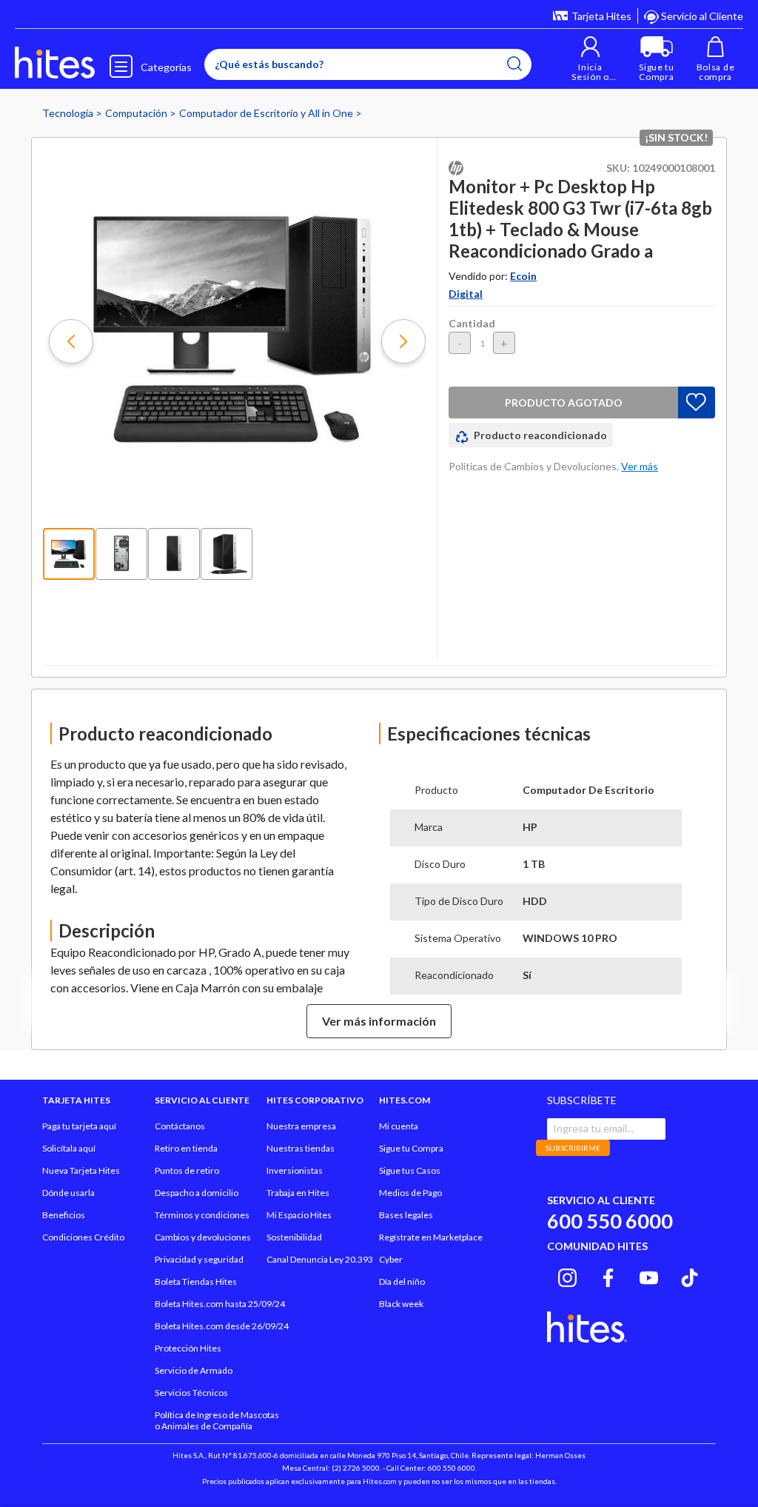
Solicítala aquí (68, 1148)
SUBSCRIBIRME (573, 1147)
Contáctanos (180, 1126)
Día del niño (402, 1281)
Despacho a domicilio (196, 1192)
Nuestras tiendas (300, 1148)
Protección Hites (188, 1348)
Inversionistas (294, 1170)
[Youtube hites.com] (649, 1275)
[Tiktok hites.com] (689, 1275)
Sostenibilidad (294, 1237)
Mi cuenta (398, 1126)
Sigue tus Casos (409, 1170)
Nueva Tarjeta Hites (81, 1170)
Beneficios (63, 1214)
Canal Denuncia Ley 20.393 (319, 1259)
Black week (401, 1303)
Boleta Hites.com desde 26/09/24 (222, 1325)
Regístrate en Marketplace (431, 1237)
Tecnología (68, 113)
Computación (137, 113)
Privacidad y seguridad (199, 1259)
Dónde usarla (68, 1192)
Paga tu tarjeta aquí (79, 1126)
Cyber (391, 1259)
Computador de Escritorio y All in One (267, 113)
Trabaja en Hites (297, 1192)
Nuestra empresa (301, 1126)
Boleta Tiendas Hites (196, 1281)
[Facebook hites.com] (608, 1275)
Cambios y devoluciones (203, 1237)
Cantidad (472, 323)
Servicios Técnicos (191, 1392)
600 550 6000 (610, 1221)
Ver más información (379, 1021)
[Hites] (55, 63)
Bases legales (406, 1214)
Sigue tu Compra (411, 1148)
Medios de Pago (410, 1192)
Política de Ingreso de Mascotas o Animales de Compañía (217, 1420)
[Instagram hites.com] (567, 1275)
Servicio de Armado (193, 1370)
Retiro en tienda (186, 1148)
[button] (590, 58)
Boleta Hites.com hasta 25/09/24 (220, 1303)
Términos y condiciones (202, 1214)
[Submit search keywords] (514, 63)
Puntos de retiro (187, 1170)
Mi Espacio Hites (299, 1214)
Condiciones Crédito (83, 1237)
